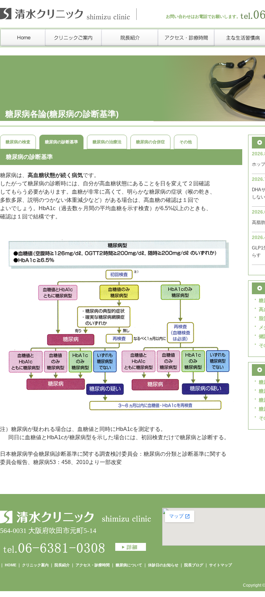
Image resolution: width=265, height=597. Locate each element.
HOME (10, 565)
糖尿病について (129, 565)
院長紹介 (62, 565)
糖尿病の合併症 (150, 142)
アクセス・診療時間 (93, 565)
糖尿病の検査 (18, 142)
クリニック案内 (35, 565)
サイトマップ (220, 565)
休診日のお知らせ (163, 565)
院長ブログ (193, 565)
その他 (185, 142)
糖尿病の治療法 (106, 142)
